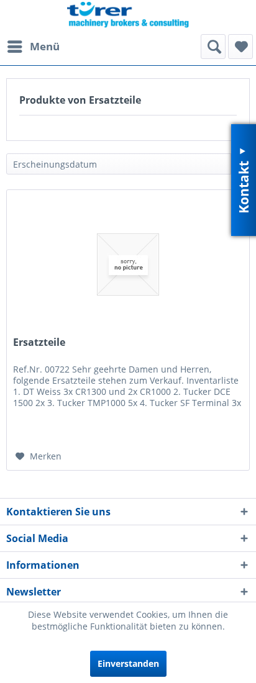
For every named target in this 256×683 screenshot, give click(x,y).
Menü (45, 46)
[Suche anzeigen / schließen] (213, 46)
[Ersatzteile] (128, 264)
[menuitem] (33, 46)
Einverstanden (128, 663)
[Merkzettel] (240, 46)
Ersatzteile (39, 342)
